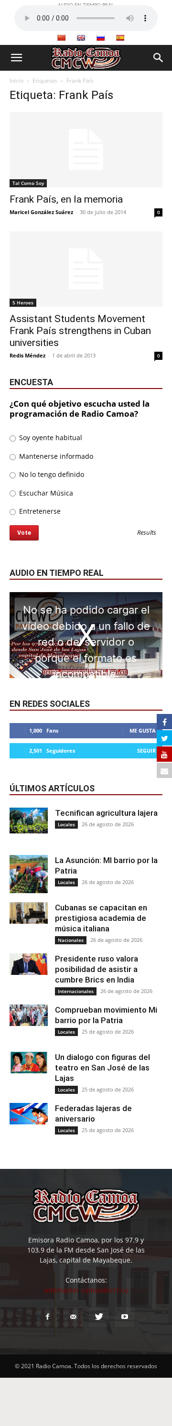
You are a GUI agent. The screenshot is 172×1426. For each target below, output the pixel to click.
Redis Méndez (27, 355)
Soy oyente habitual (49, 437)
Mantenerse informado (55, 456)
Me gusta (142, 730)
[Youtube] (124, 1317)
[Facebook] (47, 1317)
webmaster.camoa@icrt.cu (86, 1290)
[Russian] (100, 38)
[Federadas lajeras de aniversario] (29, 1113)
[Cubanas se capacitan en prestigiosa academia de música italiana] (29, 913)
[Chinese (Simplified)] (61, 38)
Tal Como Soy (28, 183)
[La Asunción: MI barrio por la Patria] (29, 874)
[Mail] (73, 1317)
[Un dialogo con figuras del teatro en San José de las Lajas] (29, 1062)
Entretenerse (39, 511)
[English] (80, 38)
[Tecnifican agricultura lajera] (29, 820)
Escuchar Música (45, 492)
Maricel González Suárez (41, 212)
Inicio (16, 80)
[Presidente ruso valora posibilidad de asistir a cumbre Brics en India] (29, 964)
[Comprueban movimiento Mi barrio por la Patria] (29, 1015)
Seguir (146, 750)
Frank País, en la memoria (66, 199)
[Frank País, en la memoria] (86, 149)
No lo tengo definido (50, 474)
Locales (66, 824)
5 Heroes (22, 302)
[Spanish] (120, 38)
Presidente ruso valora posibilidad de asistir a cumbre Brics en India (96, 969)
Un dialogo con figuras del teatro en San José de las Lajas (102, 1067)
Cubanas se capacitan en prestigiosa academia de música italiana (101, 918)
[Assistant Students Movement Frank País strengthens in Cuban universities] (86, 269)
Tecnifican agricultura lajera (106, 813)
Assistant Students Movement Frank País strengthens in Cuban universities (80, 330)
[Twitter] (98, 1317)
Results (146, 533)
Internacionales (76, 991)
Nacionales (71, 940)
